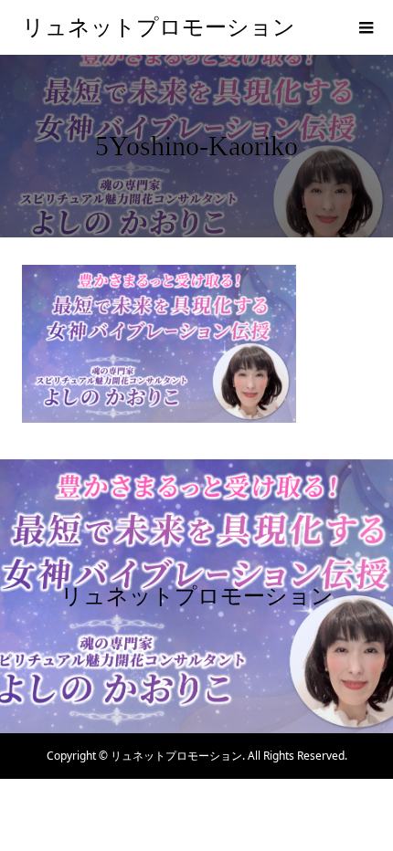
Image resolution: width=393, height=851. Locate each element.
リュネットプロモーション (158, 27)
